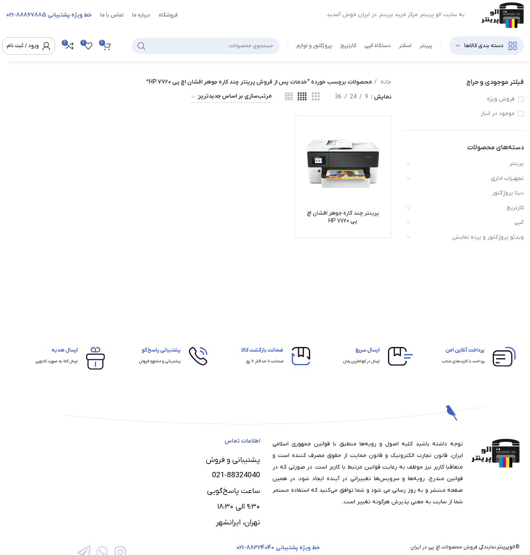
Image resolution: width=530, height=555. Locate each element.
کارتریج (515, 208)
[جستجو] (141, 46)
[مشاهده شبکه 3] (316, 97)
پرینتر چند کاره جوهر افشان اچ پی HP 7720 (343, 217)
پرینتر (516, 163)
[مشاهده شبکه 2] (289, 97)
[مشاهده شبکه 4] (302, 97)
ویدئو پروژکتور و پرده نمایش (488, 237)
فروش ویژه (501, 99)
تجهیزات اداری (507, 178)
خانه (385, 82)
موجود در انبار (498, 113)
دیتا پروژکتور (508, 193)
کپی (519, 222)
